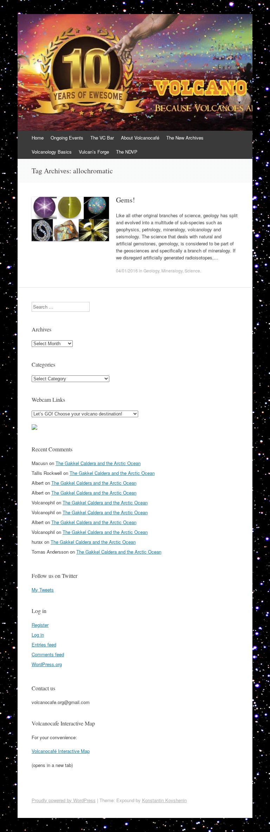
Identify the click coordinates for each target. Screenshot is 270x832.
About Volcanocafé (140, 137)
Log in (38, 634)
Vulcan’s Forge (94, 151)
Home (38, 137)
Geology (151, 270)
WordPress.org (47, 664)
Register (40, 624)
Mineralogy (171, 270)
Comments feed (48, 654)
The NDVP (126, 151)
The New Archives (185, 137)
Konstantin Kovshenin (164, 800)
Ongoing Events (67, 137)
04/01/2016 (127, 270)
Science (192, 270)
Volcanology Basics (52, 151)
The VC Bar (102, 137)
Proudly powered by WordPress (64, 800)
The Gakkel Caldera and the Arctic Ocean (98, 463)
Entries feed (44, 644)
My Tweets (43, 589)
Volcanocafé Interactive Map (61, 751)
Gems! (125, 200)
